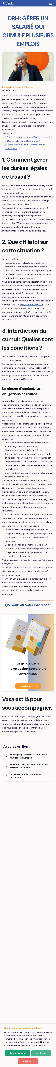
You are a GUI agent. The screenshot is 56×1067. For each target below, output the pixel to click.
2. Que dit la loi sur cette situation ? (22, 141)
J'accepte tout (18, 1053)
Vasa (33, 716)
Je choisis (41, 1053)
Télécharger (25, 686)
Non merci (28, 1061)
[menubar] (28, 3)
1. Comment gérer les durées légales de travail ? (28, 137)
